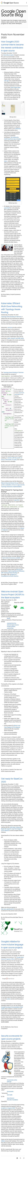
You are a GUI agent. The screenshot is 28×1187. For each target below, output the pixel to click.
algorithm (16, 500)
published (18, 128)
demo (5, 161)
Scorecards (10, 1091)
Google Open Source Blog (13, 13)
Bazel (8, 618)
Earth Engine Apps (16, 87)
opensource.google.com (10, 3)
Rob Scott (19, 569)
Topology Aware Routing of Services (11, 316)
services (9, 327)
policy (8, 999)
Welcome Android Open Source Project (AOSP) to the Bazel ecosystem (12, 594)
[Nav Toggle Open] (26, 3)
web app (6, 80)
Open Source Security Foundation (12, 1098)
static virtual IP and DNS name (15, 338)
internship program (8, 55)
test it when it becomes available (11, 558)
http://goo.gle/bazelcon (7, 909)
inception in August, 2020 (8, 1108)
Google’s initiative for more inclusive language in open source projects (12, 944)
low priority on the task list (12, 1080)
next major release (15, 827)
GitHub (3, 1141)
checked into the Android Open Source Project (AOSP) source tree (13, 626)
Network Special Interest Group (9, 483)
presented (7, 208)
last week (9, 1095)
